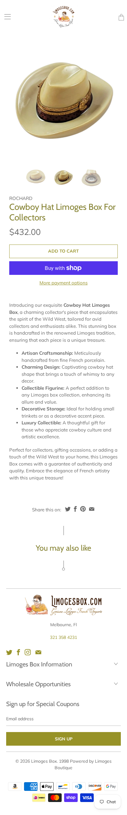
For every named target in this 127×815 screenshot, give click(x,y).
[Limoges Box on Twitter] (9, 652)
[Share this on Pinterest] (83, 509)
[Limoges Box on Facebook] (18, 652)
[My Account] (5, 16)
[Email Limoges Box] (38, 652)
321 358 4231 (63, 637)
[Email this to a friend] (91, 509)
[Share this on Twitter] (68, 509)
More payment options (63, 283)
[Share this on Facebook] (75, 509)
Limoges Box (44, 761)
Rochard (20, 198)
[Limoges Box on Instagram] (28, 652)
